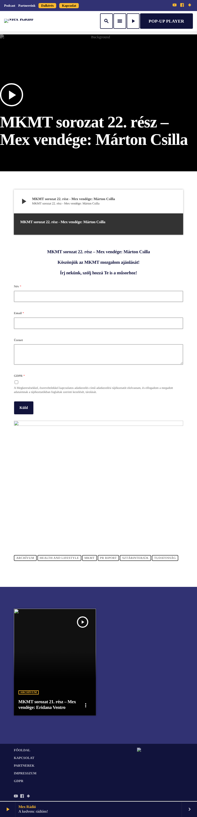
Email (19, 313)
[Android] (190, 5)
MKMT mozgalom (101, 262)
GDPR (19, 376)
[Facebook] (182, 5)
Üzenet (18, 340)
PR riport (108, 558)
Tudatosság (165, 558)
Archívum (25, 558)
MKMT (89, 558)
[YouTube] (175, 5)
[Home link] (18, 21)
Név (17, 286)
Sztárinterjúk (135, 558)
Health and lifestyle (59, 558)
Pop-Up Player (166, 21)
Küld (23, 408)
